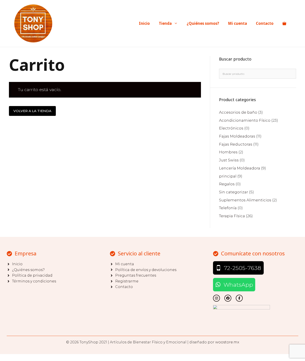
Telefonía (228, 208)
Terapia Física (232, 216)
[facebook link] (239, 298)
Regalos (227, 184)
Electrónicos (231, 128)
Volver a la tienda (32, 111)
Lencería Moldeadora (239, 168)
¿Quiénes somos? (203, 23)
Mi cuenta (237, 23)
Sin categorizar (233, 192)
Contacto (265, 23)
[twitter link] (216, 298)
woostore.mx (227, 342)
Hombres (228, 152)
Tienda (165, 23)
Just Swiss (229, 160)
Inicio (144, 23)
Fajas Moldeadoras (237, 136)
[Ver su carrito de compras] (284, 23)
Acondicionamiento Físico (244, 120)
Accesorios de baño (238, 112)
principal (227, 176)
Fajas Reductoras (235, 144)
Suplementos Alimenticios (245, 200)
